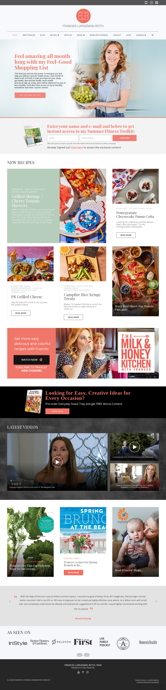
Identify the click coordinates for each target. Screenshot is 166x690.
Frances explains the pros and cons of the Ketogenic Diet (32, 487)
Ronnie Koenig (83, 618)
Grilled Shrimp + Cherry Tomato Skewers (27, 201)
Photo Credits (153, 680)
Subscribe (125, 138)
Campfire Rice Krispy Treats (82, 296)
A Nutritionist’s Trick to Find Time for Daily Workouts (133, 457)
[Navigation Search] (152, 35)
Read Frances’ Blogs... (129, 570)
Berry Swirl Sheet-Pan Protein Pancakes (134, 308)
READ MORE (126, 235)
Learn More (57, 411)
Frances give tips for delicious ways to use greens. (30, 567)
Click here (77, 147)
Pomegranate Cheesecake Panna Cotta (135, 214)
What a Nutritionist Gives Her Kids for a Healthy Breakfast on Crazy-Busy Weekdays (134, 486)
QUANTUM (155, 682)
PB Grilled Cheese (26, 296)
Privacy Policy (140, 680)
